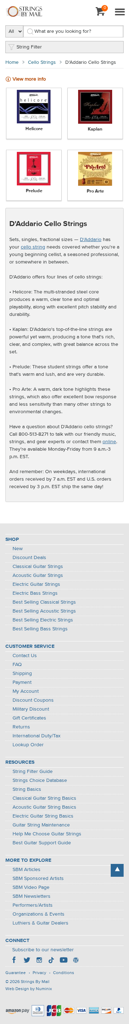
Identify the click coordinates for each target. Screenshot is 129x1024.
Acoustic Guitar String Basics (44, 807)
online (109, 441)
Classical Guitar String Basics (44, 798)
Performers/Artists (33, 905)
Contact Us (25, 655)
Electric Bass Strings (35, 593)
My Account (26, 691)
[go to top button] (117, 870)
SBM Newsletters (32, 896)
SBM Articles (26, 869)
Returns (21, 727)
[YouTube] (63, 961)
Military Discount (31, 709)
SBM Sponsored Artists (38, 878)
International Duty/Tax (37, 735)
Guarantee (15, 973)
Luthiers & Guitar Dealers (40, 923)
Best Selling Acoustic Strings (44, 611)
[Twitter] (27, 961)
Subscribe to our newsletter (43, 949)
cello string (33, 247)
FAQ (17, 664)
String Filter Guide (33, 771)
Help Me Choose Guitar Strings (47, 833)
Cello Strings (42, 62)
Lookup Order (28, 744)
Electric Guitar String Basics (43, 816)
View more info (29, 79)
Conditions (63, 973)
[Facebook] (14, 961)
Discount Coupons (33, 700)
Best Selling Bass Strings (40, 628)
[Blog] (75, 961)
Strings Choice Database (40, 780)
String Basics (27, 789)
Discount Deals (29, 557)
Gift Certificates (29, 718)
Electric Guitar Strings (36, 584)
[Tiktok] (51, 961)
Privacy (39, 973)
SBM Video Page (31, 887)
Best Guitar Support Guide (42, 842)
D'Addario (90, 239)
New (18, 548)
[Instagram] (39, 961)
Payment (22, 682)
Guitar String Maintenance (41, 825)
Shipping (22, 673)
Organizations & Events (38, 914)
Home (12, 62)
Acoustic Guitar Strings (38, 575)
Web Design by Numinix (28, 989)
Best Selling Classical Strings (44, 602)
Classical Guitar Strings (38, 566)
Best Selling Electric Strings (43, 620)
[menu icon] (119, 12)
